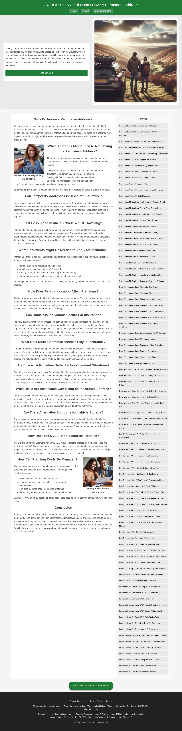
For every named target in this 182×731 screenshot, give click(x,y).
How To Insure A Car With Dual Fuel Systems (136, 538)
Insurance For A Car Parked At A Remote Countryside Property (143, 605)
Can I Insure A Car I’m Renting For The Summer (137, 160)
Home (74, 11)
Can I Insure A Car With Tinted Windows (134, 196)
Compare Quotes (103, 11)
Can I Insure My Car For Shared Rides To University (139, 245)
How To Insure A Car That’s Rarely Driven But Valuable (140, 517)
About (86, 11)
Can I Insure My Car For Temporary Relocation (137, 251)
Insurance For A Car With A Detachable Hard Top (138, 653)
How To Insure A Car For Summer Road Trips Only (138, 456)
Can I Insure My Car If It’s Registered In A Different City (140, 275)
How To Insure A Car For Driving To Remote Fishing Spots (141, 450)
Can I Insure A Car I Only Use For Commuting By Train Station (143, 154)
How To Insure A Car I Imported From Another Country (140, 462)
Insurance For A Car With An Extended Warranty (137, 672)
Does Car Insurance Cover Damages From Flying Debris (141, 305)
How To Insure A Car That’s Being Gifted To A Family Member (143, 504)
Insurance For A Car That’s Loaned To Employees (138, 629)
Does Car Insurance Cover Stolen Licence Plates (138, 357)
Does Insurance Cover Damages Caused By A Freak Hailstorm (143, 369)
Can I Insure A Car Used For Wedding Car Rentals (138, 172)
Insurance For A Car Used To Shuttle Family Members (140, 647)
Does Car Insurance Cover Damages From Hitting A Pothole (142, 317)
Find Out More (46, 73)
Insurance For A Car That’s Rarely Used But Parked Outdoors (143, 635)
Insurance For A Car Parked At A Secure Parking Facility (141, 611)
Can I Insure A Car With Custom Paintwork (135, 184)
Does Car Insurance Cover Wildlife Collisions (136, 363)
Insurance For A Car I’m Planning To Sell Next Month (139, 587)
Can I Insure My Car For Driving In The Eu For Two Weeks (141, 214)
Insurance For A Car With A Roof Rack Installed (137, 666)
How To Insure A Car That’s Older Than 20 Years (138, 510)
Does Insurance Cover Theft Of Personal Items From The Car (143, 419)
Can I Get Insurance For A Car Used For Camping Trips (140, 141)
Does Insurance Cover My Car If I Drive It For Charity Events (142, 413)
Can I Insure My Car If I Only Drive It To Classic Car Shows (142, 269)
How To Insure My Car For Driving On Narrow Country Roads (142, 556)
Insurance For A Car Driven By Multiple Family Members (141, 575)
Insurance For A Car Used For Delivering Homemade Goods (142, 641)
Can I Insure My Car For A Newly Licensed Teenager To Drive (143, 202)
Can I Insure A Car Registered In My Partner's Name (139, 166)
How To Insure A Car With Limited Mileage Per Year (139, 544)
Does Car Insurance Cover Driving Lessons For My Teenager (142, 333)
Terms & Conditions (78, 701)
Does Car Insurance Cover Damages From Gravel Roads (141, 311)
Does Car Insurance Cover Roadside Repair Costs (138, 351)
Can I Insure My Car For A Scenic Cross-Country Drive (140, 208)
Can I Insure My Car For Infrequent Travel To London (139, 220)
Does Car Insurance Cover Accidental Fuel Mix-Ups (139, 293)
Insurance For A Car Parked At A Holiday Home (137, 599)
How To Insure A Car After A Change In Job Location (139, 444)
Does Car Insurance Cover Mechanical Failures (137, 339)
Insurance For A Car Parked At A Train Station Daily (139, 617)
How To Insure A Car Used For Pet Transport (136, 532)
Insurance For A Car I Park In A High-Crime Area (137, 581)
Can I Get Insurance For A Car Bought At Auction (138, 126)
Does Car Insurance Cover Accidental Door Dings (138, 287)
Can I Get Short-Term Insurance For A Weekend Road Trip (141, 147)
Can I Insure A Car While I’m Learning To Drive (137, 178)
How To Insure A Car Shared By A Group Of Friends (139, 486)
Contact (109, 701)
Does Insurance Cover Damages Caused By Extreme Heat (142, 375)
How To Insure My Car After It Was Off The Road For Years (142, 550)
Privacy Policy (96, 701)
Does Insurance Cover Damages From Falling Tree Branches (142, 391)
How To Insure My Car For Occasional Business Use (139, 562)
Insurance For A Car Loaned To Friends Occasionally (139, 593)
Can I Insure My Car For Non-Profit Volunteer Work (138, 226)
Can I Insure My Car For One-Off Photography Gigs (139, 233)
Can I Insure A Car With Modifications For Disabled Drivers (141, 190)
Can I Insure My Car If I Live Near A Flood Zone (137, 263)
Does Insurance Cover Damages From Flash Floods (139, 397)
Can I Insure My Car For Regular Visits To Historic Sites (141, 238)
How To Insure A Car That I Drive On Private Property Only (142, 492)
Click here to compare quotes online (91, 685)
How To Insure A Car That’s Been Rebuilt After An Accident (142, 498)
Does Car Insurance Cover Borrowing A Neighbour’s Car (140, 299)
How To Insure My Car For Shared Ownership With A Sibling (142, 569)
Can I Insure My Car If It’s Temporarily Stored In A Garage (141, 281)
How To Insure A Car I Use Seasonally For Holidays (139, 474)
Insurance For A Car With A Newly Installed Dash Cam (140, 660)
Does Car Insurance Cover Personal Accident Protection (141, 345)
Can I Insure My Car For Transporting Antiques (137, 257)
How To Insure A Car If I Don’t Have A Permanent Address (141, 480)
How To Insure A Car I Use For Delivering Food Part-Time (141, 468)
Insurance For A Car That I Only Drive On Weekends (139, 623)
